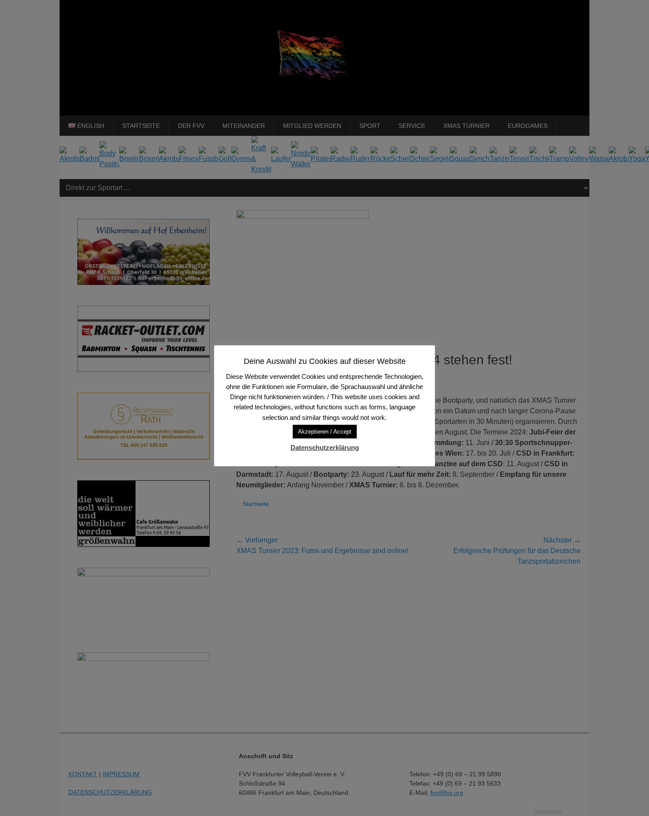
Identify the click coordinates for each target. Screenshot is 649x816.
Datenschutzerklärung (325, 447)
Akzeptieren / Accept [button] (324, 431)
